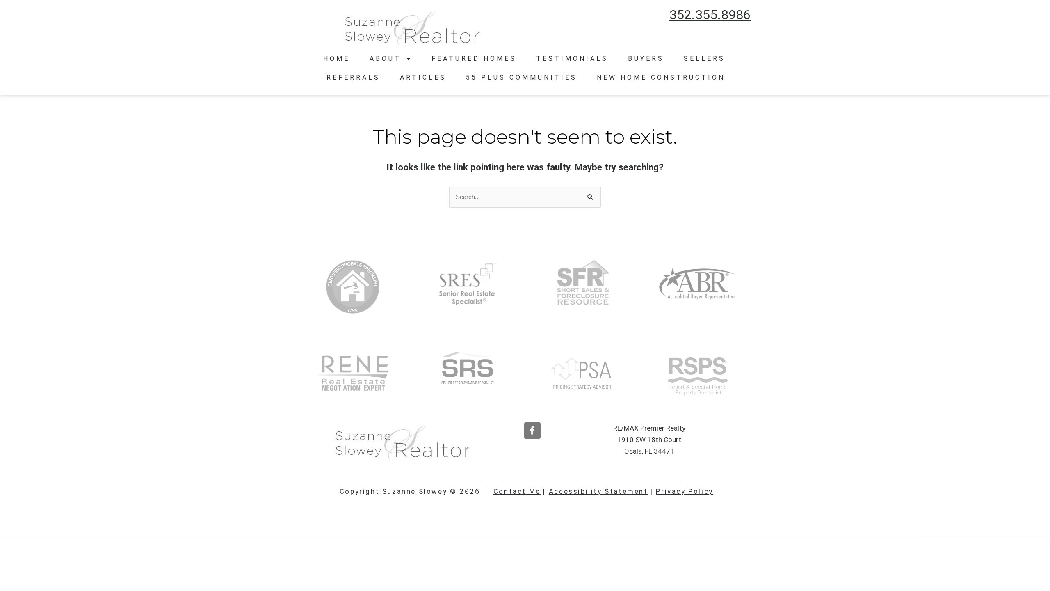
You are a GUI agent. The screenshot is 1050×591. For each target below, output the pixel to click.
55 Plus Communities (521, 77)
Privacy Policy (684, 491)
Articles (423, 77)
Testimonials (572, 58)
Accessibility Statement (598, 491)
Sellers (704, 58)
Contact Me (517, 491)
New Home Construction (661, 77)
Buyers (646, 58)
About (385, 58)
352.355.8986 (710, 15)
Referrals (353, 77)
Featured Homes (473, 58)
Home (336, 58)
